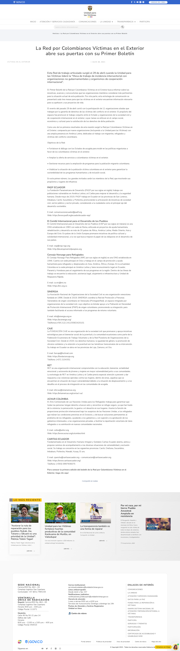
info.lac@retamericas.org (65, 390)
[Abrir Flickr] (56, 648)
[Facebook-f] (132, 2)
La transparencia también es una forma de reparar (95, 527)
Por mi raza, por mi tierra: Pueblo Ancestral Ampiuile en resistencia (131, 511)
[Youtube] (137, 2)
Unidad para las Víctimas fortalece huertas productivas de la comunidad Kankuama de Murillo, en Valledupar (60, 531)
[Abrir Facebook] (51, 648)
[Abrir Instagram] (60, 648)
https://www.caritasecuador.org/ (66, 460)
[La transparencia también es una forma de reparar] (95, 513)
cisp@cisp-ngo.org (62, 246)
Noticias (56, 33)
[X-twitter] (135, 2)
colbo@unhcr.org (61, 430)
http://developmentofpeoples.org (67, 249)
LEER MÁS (29, 551)
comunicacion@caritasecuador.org (96, 457)
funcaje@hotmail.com (63, 353)
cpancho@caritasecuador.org (66, 457)
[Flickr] (143, 2)
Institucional (18, 518)
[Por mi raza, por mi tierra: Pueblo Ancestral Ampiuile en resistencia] (158, 524)
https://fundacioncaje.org (63, 356)
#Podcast (151, 528)
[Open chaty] (176, 647)
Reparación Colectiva (63, 521)
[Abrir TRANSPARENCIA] (135, 22)
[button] (19, 2)
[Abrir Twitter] (47, 648)
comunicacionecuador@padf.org (68, 212)
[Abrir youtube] (43, 648)
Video (15, 520)
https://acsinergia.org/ (61, 319)
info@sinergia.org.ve (62, 316)
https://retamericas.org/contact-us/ (67, 393)
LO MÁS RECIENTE (27, 500)
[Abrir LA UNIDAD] (112, 22)
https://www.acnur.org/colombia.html (68, 433)
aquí (66, 473)
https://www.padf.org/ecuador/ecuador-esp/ (71, 215)
